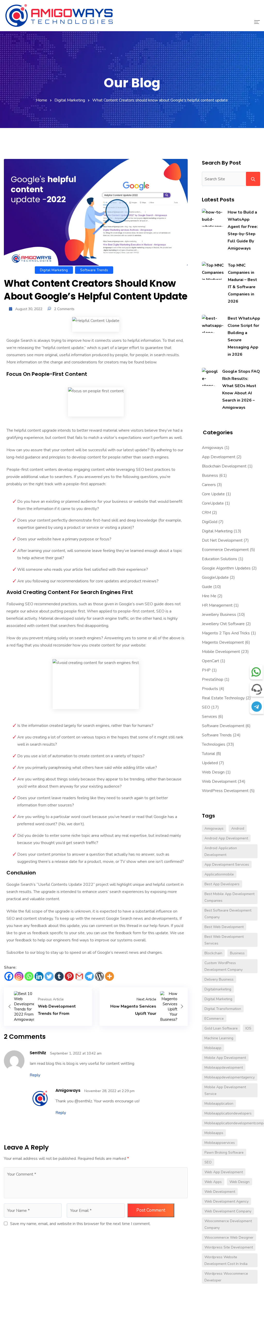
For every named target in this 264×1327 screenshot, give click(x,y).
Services (209, 716)
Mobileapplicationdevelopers (228, 1113)
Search (253, 179)
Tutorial (208, 753)
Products (210, 689)
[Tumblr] (59, 976)
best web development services (224, 940)
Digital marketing (218, 999)
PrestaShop (212, 679)
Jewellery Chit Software (223, 624)
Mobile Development (221, 651)
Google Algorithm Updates (226, 568)
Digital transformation (222, 1008)
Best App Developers (222, 884)
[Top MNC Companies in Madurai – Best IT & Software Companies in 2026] (213, 271)
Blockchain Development (224, 466)
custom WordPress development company (223, 966)
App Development (218, 457)
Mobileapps (213, 1132)
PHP (206, 670)
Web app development (223, 1172)
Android (237, 828)
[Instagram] (18, 976)
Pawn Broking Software (224, 1152)
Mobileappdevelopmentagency (229, 1077)
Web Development (219, 781)
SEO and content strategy (29, 918)
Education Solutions (219, 559)
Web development (219, 1191)
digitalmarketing (217, 989)
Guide (207, 587)
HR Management (217, 605)
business (237, 953)
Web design (239, 1181)
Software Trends (94, 270)
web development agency (226, 1201)
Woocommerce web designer (228, 1237)
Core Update (213, 494)
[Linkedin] (39, 976)
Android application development (220, 851)
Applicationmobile (219, 874)
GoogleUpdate (215, 577)
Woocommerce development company (228, 1224)
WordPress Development (225, 791)
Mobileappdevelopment (223, 1067)
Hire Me (209, 596)
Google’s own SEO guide (141, 604)
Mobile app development (225, 1057)
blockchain (213, 953)
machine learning (218, 1038)
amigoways (67, 1090)
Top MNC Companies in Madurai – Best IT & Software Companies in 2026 (242, 283)
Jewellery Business (219, 614)
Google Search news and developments (142, 918)
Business (210, 475)
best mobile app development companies (229, 897)
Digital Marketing (69, 100)
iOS (248, 1028)
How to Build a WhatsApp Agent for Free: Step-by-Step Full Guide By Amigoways (243, 230)
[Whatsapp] (29, 976)
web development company (227, 1211)
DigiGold (209, 522)
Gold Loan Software (221, 1028)
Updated (210, 763)
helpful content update (63, 348)
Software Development (223, 726)
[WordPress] (99, 976)
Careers (209, 485)
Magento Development (223, 642)
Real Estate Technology (223, 698)
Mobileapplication (218, 1103)
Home (41, 100)
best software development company (227, 914)
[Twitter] (49, 976)
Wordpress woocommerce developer (226, 1277)
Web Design (213, 772)
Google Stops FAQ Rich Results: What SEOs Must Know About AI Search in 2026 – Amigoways (241, 389)
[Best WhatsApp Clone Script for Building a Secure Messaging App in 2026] (213, 324)
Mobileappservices (219, 1142)
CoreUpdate (213, 503)
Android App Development (226, 838)
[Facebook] (8, 976)
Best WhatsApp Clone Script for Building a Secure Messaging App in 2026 (244, 336)
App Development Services (226, 864)
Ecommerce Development (225, 549)
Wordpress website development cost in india (226, 1260)
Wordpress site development (228, 1247)
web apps (213, 1181)
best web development (224, 926)
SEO (206, 707)
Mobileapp (212, 1047)
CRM (206, 512)
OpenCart (210, 661)
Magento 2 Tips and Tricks (226, 633)
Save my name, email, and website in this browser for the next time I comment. (80, 1224)
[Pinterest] (69, 976)
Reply (35, 1075)
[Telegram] (89, 976)
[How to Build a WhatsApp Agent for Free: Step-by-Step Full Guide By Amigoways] (213, 218)
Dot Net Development (222, 540)
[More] (109, 976)
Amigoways (212, 447)
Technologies (213, 744)
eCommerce (214, 1018)
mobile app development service (225, 1090)
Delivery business (219, 979)
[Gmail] (79, 976)
